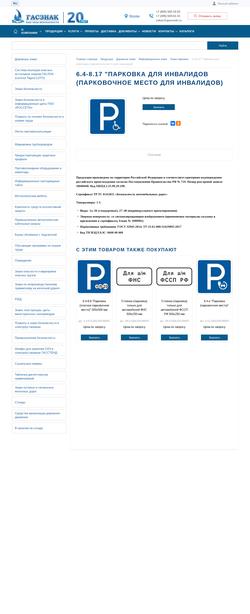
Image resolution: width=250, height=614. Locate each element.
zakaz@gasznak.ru (169, 20)
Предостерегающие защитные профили (35, 157)
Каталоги (186, 31)
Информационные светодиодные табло (37, 183)
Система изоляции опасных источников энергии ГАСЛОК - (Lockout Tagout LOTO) (35, 74)
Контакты (166, 31)
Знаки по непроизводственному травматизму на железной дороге (37, 286)
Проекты (92, 31)
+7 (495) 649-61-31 (168, 16)
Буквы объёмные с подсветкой (36, 234)
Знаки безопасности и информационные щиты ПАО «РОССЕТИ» (34, 103)
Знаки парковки (179, 59)
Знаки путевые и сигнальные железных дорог (34, 389)
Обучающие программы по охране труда (38, 247)
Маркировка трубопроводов (33, 144)
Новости (149, 31)
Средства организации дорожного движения (37, 415)
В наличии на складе (29, 428)
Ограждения (23, 260)
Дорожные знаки (26, 59)
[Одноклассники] (178, 123)
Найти (223, 45)
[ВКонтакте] (173, 123)
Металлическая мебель (31, 196)
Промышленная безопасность (35, 337)
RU (15, 3)
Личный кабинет (228, 3)
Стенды (20, 402)
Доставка (108, 31)
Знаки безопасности (28, 88)
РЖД (18, 299)
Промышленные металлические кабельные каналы (36, 221)
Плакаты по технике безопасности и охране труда (39, 118)
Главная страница (86, 59)
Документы (128, 31)
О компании (29, 31)
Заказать (158, 107)
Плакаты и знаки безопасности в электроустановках (37, 324)
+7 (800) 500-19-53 (168, 11)
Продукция (53, 31)
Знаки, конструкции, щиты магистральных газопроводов (34, 312)
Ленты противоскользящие (33, 131)
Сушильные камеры (28, 363)
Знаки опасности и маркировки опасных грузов (35, 273)
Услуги (73, 31)
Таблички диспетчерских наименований (31, 376)
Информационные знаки (153, 59)
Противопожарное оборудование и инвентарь (38, 170)
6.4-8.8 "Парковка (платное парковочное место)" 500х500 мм (94, 305)
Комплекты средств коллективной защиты (38, 208)
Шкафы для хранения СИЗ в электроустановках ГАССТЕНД (36, 350)
